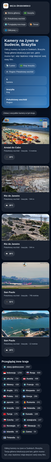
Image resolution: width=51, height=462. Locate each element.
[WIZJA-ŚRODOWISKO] (5, 6)
